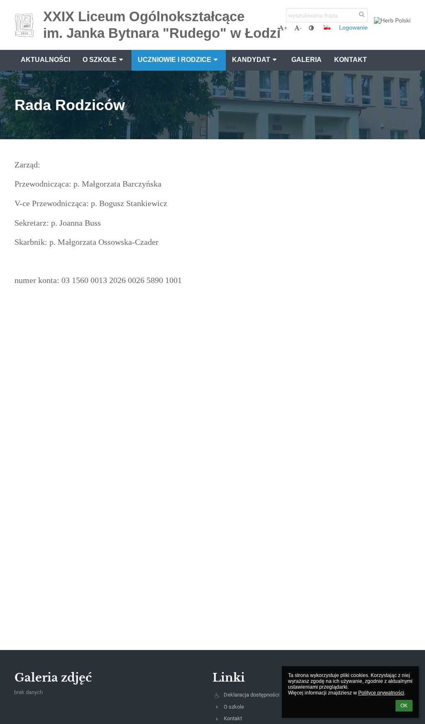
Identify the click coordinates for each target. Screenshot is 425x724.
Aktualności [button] (45, 59)
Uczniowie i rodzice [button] (174, 59)
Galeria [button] (306, 59)
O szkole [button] (100, 59)
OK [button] (404, 706)
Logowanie (353, 27)
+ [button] (285, 28)
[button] (311, 27)
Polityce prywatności (381, 693)
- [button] (301, 28)
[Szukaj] (362, 14)
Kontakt (233, 718)
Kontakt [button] (350, 59)
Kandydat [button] (251, 59)
